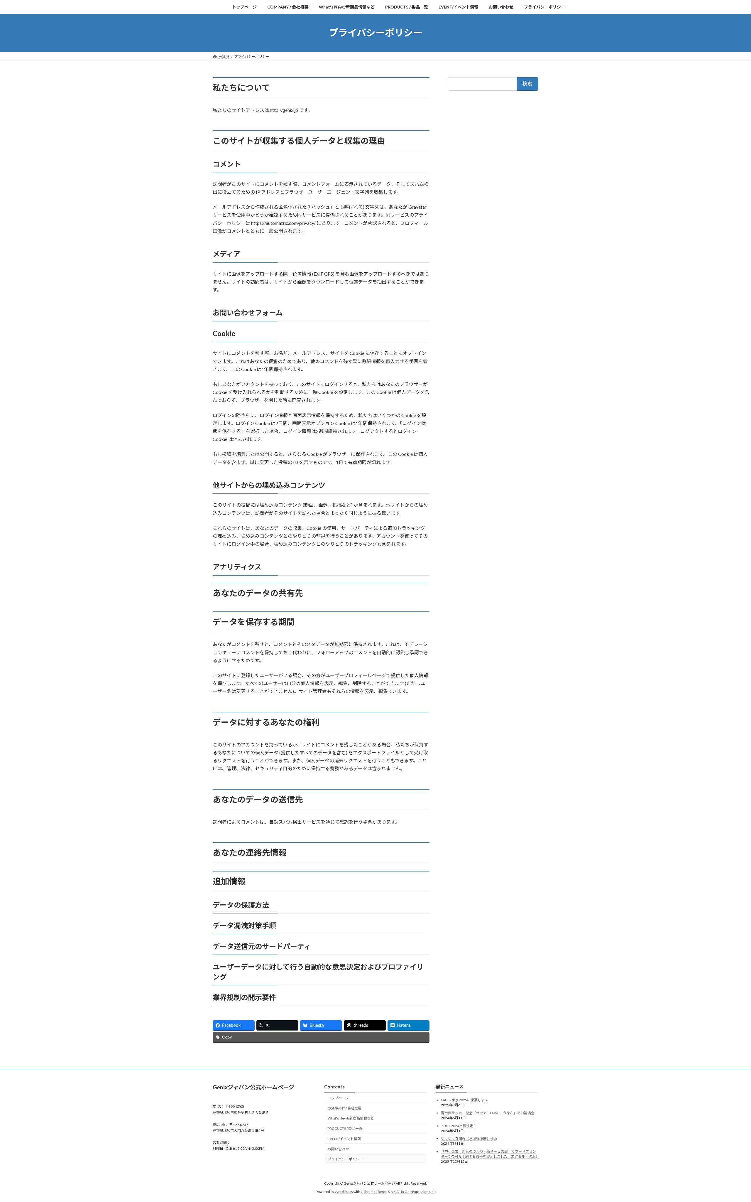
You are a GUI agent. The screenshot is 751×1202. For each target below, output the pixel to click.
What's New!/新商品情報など (351, 1118)
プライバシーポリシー (345, 1159)
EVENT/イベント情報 (344, 1139)
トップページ (338, 1098)
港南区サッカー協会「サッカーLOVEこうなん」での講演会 (488, 1113)
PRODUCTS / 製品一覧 (345, 1128)
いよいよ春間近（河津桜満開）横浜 (469, 1138)
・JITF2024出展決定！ (459, 1125)
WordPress (344, 1191)
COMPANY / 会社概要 (344, 1108)
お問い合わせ (338, 1149)
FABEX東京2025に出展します (464, 1100)
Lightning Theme (374, 1191)
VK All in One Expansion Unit (413, 1191)
